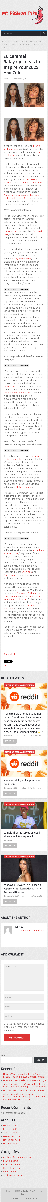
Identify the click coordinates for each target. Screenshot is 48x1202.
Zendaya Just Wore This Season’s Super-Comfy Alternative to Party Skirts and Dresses (22, 889)
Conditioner (10, 575)
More (8, 741)
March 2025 (9, 1125)
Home (7, 41)
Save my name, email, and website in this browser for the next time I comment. (24, 1027)
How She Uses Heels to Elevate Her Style (25, 1080)
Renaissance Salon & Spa (17, 392)
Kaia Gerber (25, 198)
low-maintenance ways (30, 182)
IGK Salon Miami (23, 487)
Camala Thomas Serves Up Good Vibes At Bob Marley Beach (22, 834)
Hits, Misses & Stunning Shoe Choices (23, 1090)
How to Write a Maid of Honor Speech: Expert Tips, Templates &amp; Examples (24, 1075)
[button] (16, 289)
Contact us (16, 1199)
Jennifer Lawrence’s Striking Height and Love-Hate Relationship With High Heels (25, 1085)
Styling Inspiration (13, 1175)
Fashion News (10, 1161)
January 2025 (10, 1132)
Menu (6, 33)
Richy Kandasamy (21, 258)
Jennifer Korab (11, 386)
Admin (7, 79)
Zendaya (8, 195)
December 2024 (11, 1136)
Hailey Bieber (11, 198)
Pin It (6, 665)
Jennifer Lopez (32, 195)
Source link (9, 654)
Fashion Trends (11, 1164)
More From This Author (31, 930)
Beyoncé (18, 195)
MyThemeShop (24, 1194)
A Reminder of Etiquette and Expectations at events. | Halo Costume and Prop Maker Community (24, 1097)
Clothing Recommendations (24, 41)
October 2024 (10, 1143)
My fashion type (12, 1168)
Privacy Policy (31, 1199)
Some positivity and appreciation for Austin (22, 782)
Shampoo (27, 572)
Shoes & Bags (10, 1171)
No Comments (35, 736)
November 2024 (11, 1140)
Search (4, 1055)
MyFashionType (27, 1191)
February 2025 (10, 1129)
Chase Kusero (11, 231)
